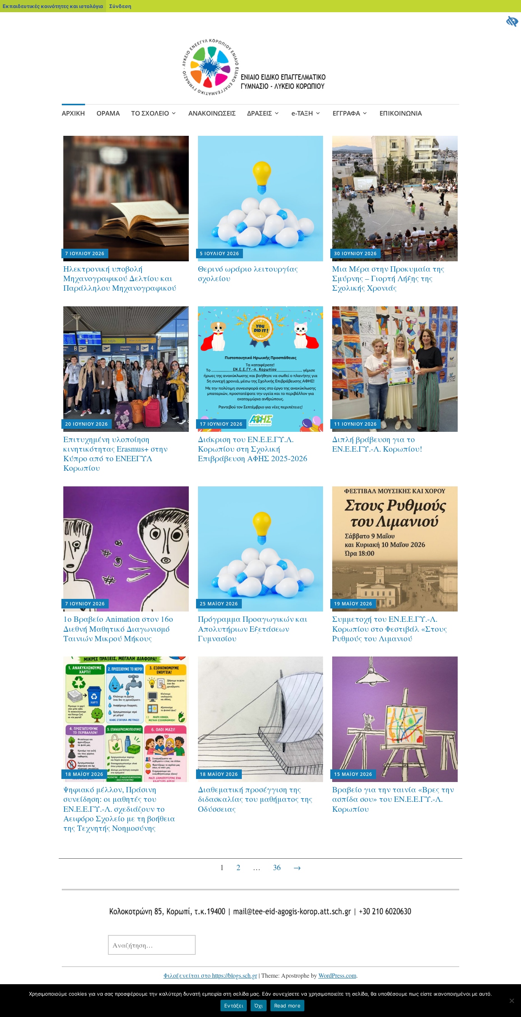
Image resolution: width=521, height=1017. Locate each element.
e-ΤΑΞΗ (302, 113)
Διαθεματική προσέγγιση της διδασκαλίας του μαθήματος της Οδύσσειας (255, 799)
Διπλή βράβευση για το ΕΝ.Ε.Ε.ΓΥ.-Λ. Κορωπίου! (377, 444)
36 (277, 867)
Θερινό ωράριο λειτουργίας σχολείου (248, 273)
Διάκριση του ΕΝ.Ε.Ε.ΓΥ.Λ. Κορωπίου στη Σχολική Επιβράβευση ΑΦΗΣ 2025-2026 (252, 448)
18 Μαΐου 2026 (84, 774)
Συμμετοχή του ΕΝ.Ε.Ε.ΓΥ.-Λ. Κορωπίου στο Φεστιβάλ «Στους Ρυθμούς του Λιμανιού (389, 628)
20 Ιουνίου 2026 (86, 424)
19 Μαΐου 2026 (353, 603)
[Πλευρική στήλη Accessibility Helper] (512, 21)
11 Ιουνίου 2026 (355, 424)
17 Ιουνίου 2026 (221, 424)
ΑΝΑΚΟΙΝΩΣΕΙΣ (212, 113)
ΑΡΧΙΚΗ (73, 113)
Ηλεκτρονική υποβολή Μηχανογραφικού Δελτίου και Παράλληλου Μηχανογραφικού (119, 278)
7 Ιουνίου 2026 (85, 603)
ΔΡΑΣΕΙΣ (259, 113)
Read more (287, 1006)
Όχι (258, 1006)
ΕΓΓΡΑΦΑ (346, 113)
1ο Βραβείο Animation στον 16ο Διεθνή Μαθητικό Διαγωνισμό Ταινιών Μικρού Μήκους (118, 628)
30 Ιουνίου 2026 (355, 253)
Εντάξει (233, 1006)
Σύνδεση (120, 6)
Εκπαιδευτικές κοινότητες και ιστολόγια (53, 6)
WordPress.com (337, 975)
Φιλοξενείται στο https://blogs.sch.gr (210, 975)
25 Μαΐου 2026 (219, 603)
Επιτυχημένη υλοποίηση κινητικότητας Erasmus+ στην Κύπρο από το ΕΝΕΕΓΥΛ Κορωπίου (115, 453)
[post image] (126, 198)
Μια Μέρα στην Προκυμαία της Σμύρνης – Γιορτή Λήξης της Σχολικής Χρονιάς (388, 278)
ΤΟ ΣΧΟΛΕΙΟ (150, 113)
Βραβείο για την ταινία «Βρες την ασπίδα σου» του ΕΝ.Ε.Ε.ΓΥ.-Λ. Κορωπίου (393, 799)
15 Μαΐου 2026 (353, 774)
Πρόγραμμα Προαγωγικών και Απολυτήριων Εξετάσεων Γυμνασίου (252, 628)
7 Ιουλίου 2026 (85, 253)
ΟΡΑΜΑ (108, 113)
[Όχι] (511, 1000)
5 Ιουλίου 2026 (219, 253)
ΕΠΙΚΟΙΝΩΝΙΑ (400, 113)
